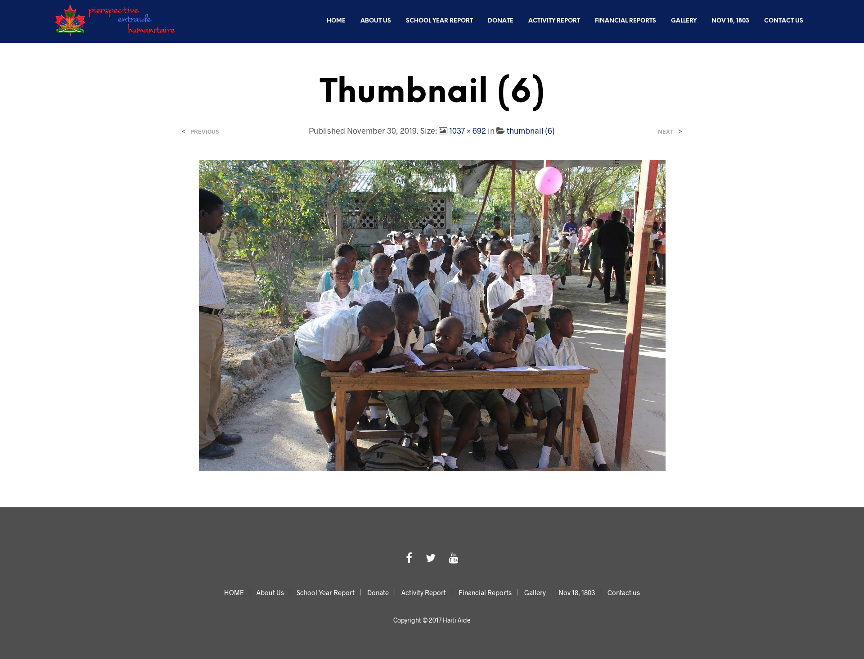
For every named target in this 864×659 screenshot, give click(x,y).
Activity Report (554, 21)
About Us (375, 21)
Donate (500, 21)
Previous (204, 132)
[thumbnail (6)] (432, 314)
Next (666, 132)
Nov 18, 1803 (730, 21)
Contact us (783, 21)
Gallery (684, 21)
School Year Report (439, 21)
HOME (336, 21)
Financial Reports (625, 21)
